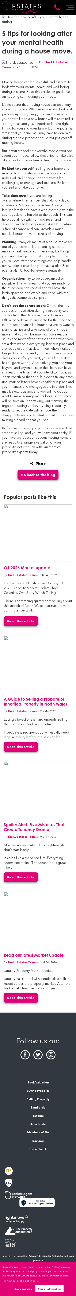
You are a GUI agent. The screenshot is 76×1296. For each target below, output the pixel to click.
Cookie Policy (51, 1256)
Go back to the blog (38, 475)
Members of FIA (38, 1132)
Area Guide (38, 1124)
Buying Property (38, 1090)
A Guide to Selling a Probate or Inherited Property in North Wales (35, 701)
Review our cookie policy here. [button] (21, 1280)
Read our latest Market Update (34, 955)
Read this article (20, 621)
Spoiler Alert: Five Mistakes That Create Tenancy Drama (34, 827)
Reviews (38, 1140)
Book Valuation (38, 1082)
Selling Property (38, 1099)
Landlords (38, 1107)
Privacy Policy (36, 1256)
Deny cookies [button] (23, 1288)
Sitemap (38, 1260)
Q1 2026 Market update (27, 567)
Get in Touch (38, 1149)
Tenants (38, 1115)
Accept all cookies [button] (49, 1288)
